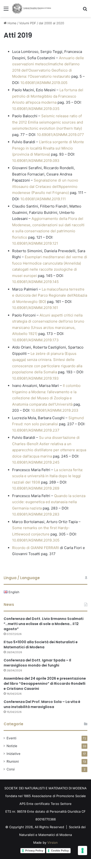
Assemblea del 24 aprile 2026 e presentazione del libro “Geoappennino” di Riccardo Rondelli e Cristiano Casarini (45, 683)
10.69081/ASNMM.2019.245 (35, 462)
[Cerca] (85, 10)
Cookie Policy (60, 850)
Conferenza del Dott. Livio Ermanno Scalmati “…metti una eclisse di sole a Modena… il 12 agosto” (43, 623)
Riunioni (13, 761)
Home (12, 23)
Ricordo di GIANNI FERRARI (35, 547)
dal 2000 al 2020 (51, 23)
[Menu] (6, 10)
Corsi (11, 769)
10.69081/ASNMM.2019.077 (60, 134)
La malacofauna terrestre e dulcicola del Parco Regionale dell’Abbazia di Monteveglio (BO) (49, 295)
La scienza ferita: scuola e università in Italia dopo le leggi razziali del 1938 (47, 475)
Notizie (12, 746)
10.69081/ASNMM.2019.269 (35, 488)
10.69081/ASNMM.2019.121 (35, 243)
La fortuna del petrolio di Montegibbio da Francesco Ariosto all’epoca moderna (47, 96)
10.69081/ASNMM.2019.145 (35, 281)
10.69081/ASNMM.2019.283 (35, 514)
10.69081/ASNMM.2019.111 (43, 199)
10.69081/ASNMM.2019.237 (35, 430)
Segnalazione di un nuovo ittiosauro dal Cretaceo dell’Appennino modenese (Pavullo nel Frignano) (45, 186)
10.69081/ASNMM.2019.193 (35, 378)
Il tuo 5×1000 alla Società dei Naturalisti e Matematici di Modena (41, 645)
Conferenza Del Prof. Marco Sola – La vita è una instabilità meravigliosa (42, 704)
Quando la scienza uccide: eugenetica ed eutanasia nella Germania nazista (48, 501)
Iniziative (13, 754)
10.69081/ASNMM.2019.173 (35, 340)
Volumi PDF (27, 23)
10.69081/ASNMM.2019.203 (54, 410)
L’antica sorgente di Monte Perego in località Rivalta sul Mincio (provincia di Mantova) (48, 148)
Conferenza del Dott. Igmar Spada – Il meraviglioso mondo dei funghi (37, 663)
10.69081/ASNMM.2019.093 (35, 160)
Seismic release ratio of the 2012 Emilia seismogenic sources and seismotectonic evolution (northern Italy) (47, 122)
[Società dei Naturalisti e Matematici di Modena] (31, 8)
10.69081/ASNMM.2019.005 (43, 82)
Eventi (11, 738)
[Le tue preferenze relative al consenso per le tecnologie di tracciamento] (82, 850)
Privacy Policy (34, 850)
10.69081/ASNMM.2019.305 (35, 540)
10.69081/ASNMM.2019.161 (35, 307)
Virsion (52, 842)
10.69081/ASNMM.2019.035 (35, 108)
